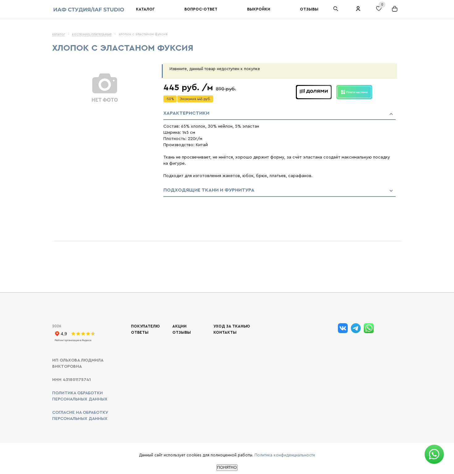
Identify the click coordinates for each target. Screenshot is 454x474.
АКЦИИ (179, 326)
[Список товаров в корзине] (395, 11)
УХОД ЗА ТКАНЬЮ (231, 326)
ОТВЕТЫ (140, 332)
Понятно (227, 467)
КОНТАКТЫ (225, 332)
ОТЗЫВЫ (181, 332)
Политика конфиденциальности (284, 455)
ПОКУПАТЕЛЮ (145, 326)
